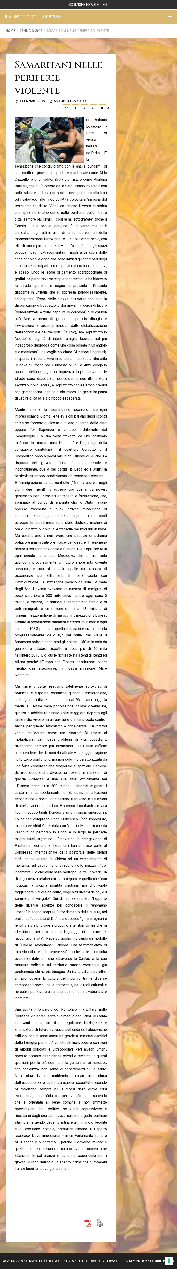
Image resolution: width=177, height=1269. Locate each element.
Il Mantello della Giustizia (33, 16)
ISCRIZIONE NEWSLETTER (87, 5)
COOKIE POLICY (162, 1261)
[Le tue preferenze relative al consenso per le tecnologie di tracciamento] (169, 1261)
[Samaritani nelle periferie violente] (66, 107)
